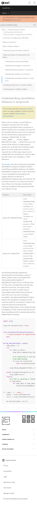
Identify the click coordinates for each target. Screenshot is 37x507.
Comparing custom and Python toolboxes (16, 50)
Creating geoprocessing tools (13, 32)
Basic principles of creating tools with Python (18, 34)
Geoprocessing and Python (16, 30)
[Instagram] (28, 421)
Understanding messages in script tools (17, 66)
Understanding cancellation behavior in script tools (19, 79)
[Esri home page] (5, 2)
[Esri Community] (24, 421)
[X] (28, 417)
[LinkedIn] (33, 417)
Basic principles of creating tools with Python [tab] (16, 56)
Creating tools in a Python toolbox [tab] (15, 89)
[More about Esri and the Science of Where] (6, 421)
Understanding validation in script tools (17, 74)
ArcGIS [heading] (4, 429)
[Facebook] (24, 417)
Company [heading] (5, 444)
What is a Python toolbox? (11, 46)
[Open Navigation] (34, 3)
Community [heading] (5, 434)
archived (30, 109)
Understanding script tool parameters (17, 61)
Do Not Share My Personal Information (16, 499)
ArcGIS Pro (6, 8)
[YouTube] (33, 421)
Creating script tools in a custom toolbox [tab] (18, 85)
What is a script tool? (9, 42)
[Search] (30, 3)
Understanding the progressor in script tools (19, 70)
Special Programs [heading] (8, 449)
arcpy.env (9, 164)
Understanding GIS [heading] (8, 439)
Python (4, 13)
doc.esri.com (16, 20)
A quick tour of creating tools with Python (16, 38)
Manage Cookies (9, 493)
